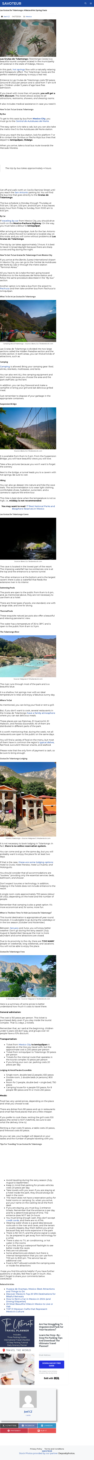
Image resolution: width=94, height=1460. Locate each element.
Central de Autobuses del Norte (32, 121)
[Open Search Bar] (85, 3)
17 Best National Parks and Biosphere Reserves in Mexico (33, 507)
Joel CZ (7, 17)
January (14, 928)
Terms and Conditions (54, 1449)
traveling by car (10, 221)
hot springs (19, 69)
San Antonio (21, 192)
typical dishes (47, 742)
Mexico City (25, 1044)
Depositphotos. (66, 1453)
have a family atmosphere (41, 713)
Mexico (29, 17)
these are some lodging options (36, 862)
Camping (5, 366)
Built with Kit (51, 1378)
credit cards (12, 1220)
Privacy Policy (36, 1449)
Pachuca (5, 288)
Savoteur (11, 3)
